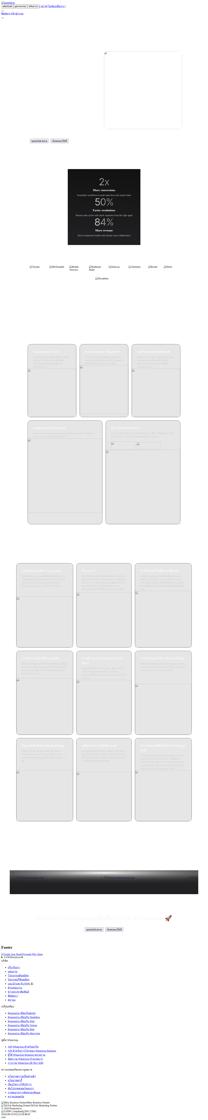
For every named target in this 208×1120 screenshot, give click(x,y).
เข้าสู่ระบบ (17, 13)
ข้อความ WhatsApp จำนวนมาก (25, 1059)
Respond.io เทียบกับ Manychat (24, 1033)
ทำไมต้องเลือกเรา (55, 6)
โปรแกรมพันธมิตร (18, 975)
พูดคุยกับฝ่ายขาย (39, 141)
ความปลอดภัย (16, 1096)
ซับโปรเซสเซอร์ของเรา (21, 1088)
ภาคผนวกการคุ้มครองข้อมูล (24, 1092)
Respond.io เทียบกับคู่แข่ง (22, 1013)
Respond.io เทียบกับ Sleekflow (24, 1017)
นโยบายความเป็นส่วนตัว (22, 1076)
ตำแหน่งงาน (15, 987)
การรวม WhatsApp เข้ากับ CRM (25, 1063)
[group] (104, 957)
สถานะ (12, 999)
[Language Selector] (2, 10)
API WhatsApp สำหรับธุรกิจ (23, 1046)
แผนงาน (12, 971)
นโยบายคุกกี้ (15, 1080)
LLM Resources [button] (13, 957)
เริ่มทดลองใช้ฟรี (59, 141)
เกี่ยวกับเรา (14, 967)
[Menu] (2, 17)
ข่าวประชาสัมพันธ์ (18, 991)
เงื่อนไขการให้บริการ (20, 1084)
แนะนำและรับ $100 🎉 (20, 983)
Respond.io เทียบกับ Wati (21, 1021)
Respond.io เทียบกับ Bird (21, 1029)
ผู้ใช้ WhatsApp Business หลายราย (26, 1054)
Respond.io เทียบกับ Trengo (22, 1025)
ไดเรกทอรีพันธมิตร (19, 979)
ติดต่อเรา (6, 13)
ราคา (42, 6)
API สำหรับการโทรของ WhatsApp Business (32, 1050)
